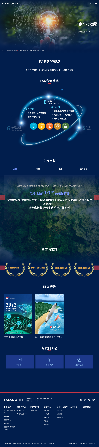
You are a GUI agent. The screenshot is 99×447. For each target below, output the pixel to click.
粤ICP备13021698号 (47, 443)
